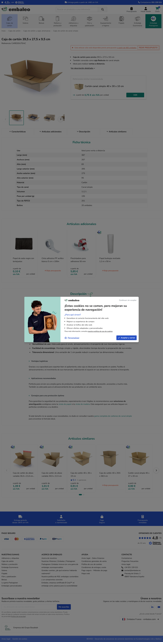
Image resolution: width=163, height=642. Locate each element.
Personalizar (73, 337)
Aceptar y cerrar (128, 337)
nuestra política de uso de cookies (100, 331)
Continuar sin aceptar (128, 300)
